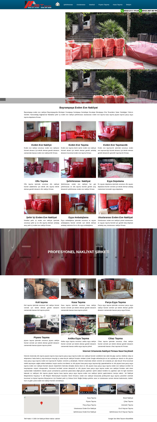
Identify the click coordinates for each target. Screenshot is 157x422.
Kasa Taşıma (117, 5)
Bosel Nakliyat (128, 398)
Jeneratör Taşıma (127, 405)
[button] (41, 403)
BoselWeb (129, 419)
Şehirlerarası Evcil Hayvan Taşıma (121, 412)
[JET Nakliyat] (57, 4)
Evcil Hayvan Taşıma (126, 408)
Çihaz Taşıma (128, 401)
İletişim (128, 5)
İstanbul (92, 5)
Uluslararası (81, 5)
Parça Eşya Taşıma (89, 405)
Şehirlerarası (68, 5)
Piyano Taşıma (103, 5)
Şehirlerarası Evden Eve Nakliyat (85, 412)
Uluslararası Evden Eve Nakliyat (85, 408)
